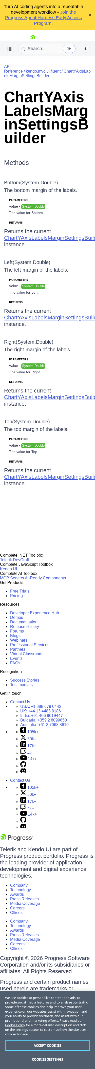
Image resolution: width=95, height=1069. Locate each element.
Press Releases (24, 899)
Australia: (44, 725)
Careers (17, 908)
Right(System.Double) (28, 342)
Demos (16, 617)
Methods (16, 162)
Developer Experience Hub (34, 613)
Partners (17, 649)
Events (16, 658)
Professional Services (29, 645)
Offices (16, 912)
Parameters (18, 200)
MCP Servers (12, 578)
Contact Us (20, 702)
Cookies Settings (47, 1059)
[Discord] (23, 772)
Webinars (18, 640)
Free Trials (19, 591)
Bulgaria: (43, 720)
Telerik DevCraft (14, 560)
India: (41, 715)
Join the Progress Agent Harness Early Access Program (43, 18)
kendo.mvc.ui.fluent (43, 71)
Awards (17, 894)
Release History (24, 626)
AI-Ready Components (45, 578)
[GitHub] (23, 766)
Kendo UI (8, 569)
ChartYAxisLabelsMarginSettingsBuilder (47, 73)
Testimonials (21, 685)
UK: (40, 711)
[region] (47, 1030)
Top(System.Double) (27, 421)
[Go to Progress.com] (16, 840)
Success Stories (24, 680)
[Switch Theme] (86, 49)
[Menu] (9, 48)
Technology (20, 890)
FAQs (15, 663)
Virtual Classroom (26, 654)
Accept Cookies (47, 1045)
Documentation (23, 622)
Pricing (16, 596)
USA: (40, 706)
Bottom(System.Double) (31, 182)
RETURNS (16, 222)
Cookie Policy (15, 1025)
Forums (17, 631)
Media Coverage (25, 903)
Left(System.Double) (27, 262)
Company (19, 885)
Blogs (15, 636)
